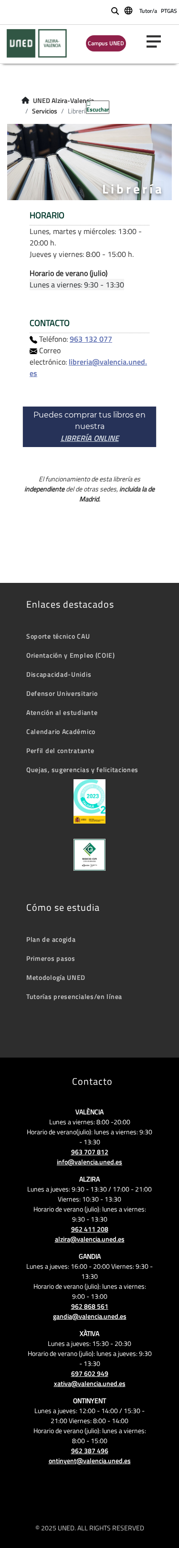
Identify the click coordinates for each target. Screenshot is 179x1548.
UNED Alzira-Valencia (63, 100)
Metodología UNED (55, 977)
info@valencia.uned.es (89, 1162)
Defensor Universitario (61, 693)
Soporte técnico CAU (58, 636)
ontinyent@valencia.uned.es (90, 1461)
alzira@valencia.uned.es (90, 1239)
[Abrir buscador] (115, 11)
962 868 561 (89, 1306)
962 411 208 (89, 1229)
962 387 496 (89, 1451)
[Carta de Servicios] (89, 854)
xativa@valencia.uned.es (90, 1383)
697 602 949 (89, 1373)
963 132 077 (91, 339)
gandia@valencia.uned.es (89, 1316)
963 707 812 (89, 1152)
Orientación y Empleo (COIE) (70, 655)
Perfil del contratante (60, 750)
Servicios (44, 111)
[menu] (157, 41)
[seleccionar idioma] (129, 10)
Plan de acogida (51, 939)
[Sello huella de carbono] (89, 801)
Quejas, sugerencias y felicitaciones (82, 769)
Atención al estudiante (61, 712)
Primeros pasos (50, 958)
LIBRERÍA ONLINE (90, 438)
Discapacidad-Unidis (58, 674)
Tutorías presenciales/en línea (74, 996)
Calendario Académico (60, 731)
